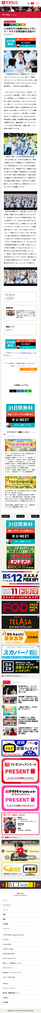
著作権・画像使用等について (11, 993)
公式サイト (9, 330)
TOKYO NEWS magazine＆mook (13, 935)
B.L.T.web (6, 940)
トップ (5, 900)
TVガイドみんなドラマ (9, 958)
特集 (4, 914)
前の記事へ (5, 516)
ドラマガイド (7, 905)
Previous (3, 884)
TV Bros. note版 (8, 949)
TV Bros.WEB (7, 944)
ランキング (6, 928)
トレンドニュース (10, 21)
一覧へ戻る (20, 516)
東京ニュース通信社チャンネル (12, 963)
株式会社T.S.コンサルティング (12, 972)
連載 (4, 919)
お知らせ (5, 983)
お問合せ (5, 998)
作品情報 (5, 924)
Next (37, 884)
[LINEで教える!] (17, 24)
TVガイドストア (7, 968)
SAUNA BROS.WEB (8, 954)
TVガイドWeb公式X (9, 977)
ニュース (5, 910)
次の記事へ (35, 516)
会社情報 (5, 1002)
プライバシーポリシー (9, 988)
